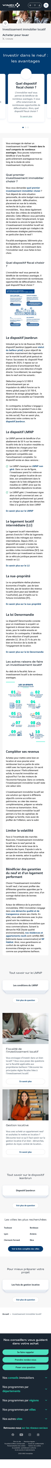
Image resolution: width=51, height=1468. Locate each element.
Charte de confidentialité (36, 1443)
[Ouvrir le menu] (46, 5)
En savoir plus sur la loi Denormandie (25, 651)
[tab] (23, 127)
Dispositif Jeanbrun (25, 1190)
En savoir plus (26, 116)
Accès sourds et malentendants (25, 1450)
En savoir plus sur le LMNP (19, 510)
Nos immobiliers (18, 1377)
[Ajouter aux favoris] (5, 23)
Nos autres (12, 1418)
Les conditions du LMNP (25, 985)
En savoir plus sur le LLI (18, 565)
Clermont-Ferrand (12, 1239)
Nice (32, 1239)
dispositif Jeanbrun (15, 421)
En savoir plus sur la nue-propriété (23, 604)
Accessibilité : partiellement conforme (24, 1448)
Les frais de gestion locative (26, 1284)
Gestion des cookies (34, 1446)
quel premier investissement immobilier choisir (23, 189)
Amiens (33, 1233)
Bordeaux (34, 1227)
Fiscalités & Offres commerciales (14, 1443)
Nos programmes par (15, 1389)
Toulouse (8, 1227)
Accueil (5, 1313)
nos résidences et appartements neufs (24, 934)
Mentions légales (29, 1441)
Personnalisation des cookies (16, 1446)
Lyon (6, 1233)
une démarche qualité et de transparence (22, 912)
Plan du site (17, 1441)
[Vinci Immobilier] (9, 5)
